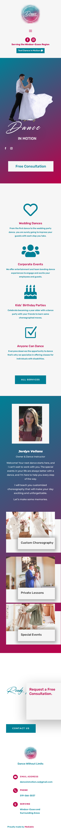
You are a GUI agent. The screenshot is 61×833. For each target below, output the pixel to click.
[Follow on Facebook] (27, 39)
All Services (30, 379)
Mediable (29, 827)
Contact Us (20, 728)
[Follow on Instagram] (33, 39)
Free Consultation (31, 166)
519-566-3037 (27, 795)
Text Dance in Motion (29, 50)
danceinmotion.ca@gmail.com (36, 782)
